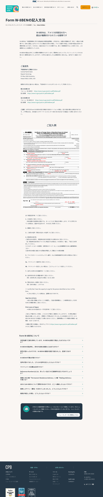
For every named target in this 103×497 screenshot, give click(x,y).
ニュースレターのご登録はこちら (68, 415)
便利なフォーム (57, 476)
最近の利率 (55, 479)
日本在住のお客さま (49, 7)
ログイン (85, 7)
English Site (55, 474)
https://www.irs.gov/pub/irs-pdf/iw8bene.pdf (41, 102)
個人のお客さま (26, 7)
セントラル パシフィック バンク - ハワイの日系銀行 (19, 25)
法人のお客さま (37, 7)
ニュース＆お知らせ (11, 476)
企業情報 (8, 474)
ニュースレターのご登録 (12, 481)
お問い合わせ (70, 7)
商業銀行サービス (33, 481)
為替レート (55, 481)
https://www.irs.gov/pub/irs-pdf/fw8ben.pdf (47, 91)
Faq (34, 25)
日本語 (95, 7)
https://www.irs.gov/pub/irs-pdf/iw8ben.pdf (40, 93)
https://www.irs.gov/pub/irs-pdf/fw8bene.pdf (48, 100)
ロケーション (60, 7)
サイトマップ (56, 484)
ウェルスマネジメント (34, 479)
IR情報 (7, 479)
